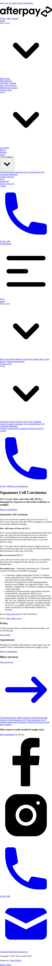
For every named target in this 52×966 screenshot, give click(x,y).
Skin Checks (5, 78)
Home (2, 21)
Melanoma (13, 174)
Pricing (3, 150)
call (44, 647)
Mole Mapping (6, 81)
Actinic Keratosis (7, 172)
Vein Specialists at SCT (37, 720)
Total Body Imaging (8, 83)
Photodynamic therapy (9, 88)
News (2, 179)
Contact (3, 186)
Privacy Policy (6, 965)
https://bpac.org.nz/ (14, 618)
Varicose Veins (6, 90)
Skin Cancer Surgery (8, 85)
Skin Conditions (35, 422)
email (38, 647)
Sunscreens (4, 181)
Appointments (5, 244)
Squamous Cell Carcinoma (25, 172)
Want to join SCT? (7, 184)
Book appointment (7, 734)
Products (3, 152)
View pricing (5, 635)
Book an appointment (19, 486)
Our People (4, 148)
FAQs (2, 155)
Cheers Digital (15, 960)
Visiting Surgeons (7, 177)
